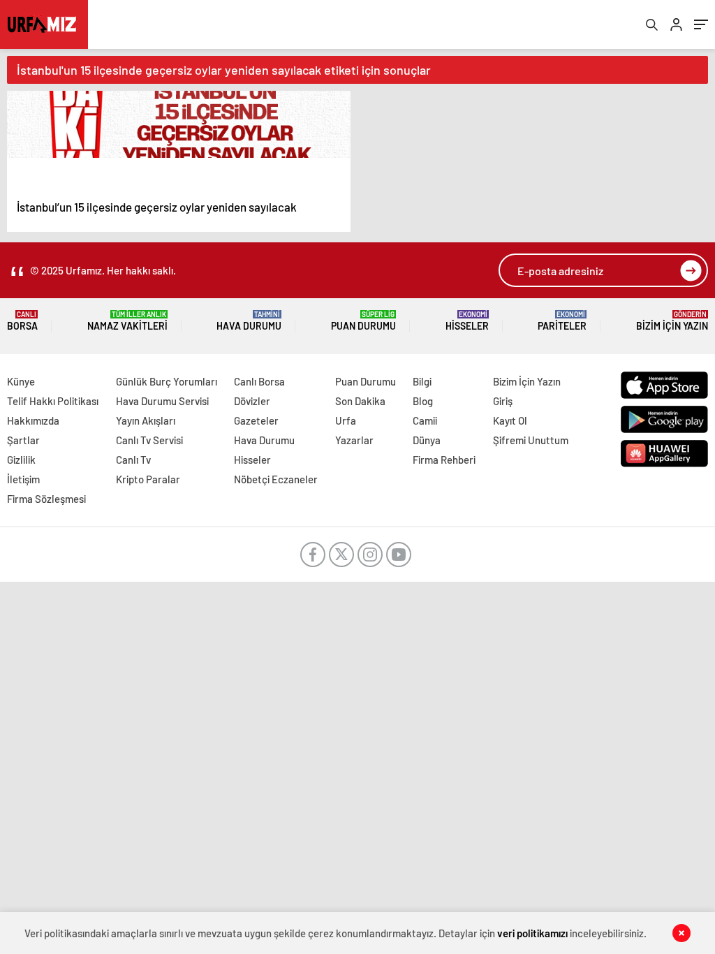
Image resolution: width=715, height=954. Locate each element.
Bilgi (422, 381)
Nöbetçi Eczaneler (276, 479)
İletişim (23, 479)
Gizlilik (21, 459)
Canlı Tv (133, 459)
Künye (21, 381)
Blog (423, 401)
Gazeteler (256, 420)
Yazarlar (354, 440)
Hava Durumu (248, 321)
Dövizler (252, 401)
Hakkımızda (33, 420)
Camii (425, 420)
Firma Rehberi (444, 459)
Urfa (345, 420)
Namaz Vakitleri (127, 321)
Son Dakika (360, 401)
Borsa (22, 321)
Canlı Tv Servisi (149, 440)
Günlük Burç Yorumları (166, 381)
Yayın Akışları (145, 420)
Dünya (427, 440)
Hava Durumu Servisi (162, 401)
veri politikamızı (533, 933)
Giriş (503, 401)
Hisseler (467, 321)
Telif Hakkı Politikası (52, 401)
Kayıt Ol (510, 420)
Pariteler (562, 321)
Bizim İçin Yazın (672, 321)
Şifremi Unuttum (530, 440)
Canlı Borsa (259, 381)
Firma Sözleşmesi (46, 498)
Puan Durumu (363, 321)
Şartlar (23, 440)
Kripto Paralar (148, 479)
